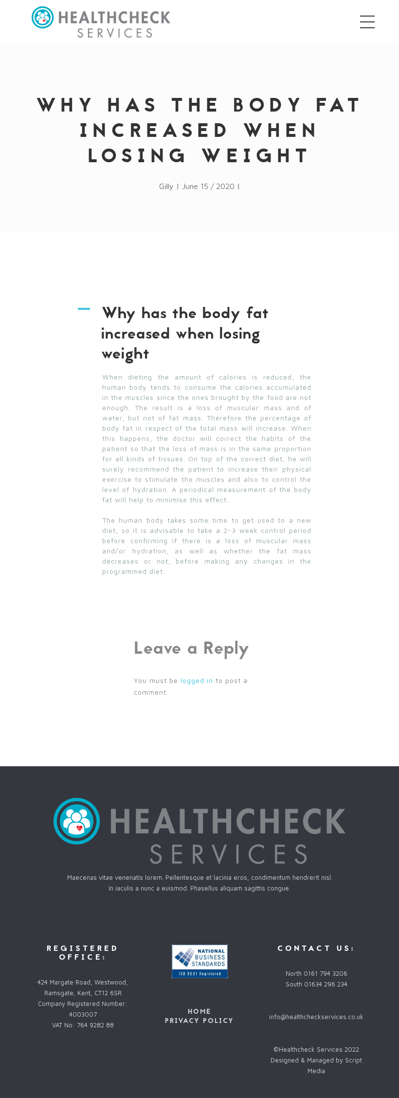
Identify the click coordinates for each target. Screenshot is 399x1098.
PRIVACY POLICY (199, 1021)
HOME (199, 1011)
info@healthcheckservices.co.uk (316, 1017)
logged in (197, 680)
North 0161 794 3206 (316, 973)
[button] (199, 334)
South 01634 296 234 (316, 984)
